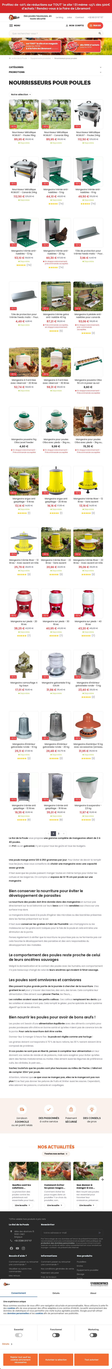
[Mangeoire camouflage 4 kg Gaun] (24, 665)
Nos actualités (56, 1146)
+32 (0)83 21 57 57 (23, 1240)
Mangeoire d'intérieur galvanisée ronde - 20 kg (56, 746)
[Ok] (100, 1233)
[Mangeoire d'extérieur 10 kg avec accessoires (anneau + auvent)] (88, 726)
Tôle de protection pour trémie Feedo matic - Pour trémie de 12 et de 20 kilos (24, 316)
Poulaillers (81, 1261)
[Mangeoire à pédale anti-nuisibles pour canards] (88, 296)
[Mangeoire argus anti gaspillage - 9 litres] (24, 481)
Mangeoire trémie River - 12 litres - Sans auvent (88, 500)
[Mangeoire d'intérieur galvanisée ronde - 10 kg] (24, 726)
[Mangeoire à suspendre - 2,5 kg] (88, 787)
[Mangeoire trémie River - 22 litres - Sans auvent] (56, 542)
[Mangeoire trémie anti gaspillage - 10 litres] (24, 787)
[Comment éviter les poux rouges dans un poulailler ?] (56, 1171)
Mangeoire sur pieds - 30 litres (56, 623)
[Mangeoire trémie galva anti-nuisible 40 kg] (56, 296)
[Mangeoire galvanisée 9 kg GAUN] (56, 665)
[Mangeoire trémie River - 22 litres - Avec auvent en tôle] (88, 542)
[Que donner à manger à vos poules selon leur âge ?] (88, 1171)
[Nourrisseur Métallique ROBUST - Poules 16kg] (24, 114)
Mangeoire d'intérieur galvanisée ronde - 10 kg (24, 746)
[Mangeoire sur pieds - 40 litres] (88, 603)
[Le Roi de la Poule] (14, 17)
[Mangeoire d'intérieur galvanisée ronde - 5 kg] (88, 665)
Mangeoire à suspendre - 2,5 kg (88, 807)
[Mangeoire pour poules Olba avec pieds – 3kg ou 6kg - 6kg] (88, 421)
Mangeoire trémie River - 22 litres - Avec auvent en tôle (88, 561)
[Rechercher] (100, 33)
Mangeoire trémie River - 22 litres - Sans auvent (56, 561)
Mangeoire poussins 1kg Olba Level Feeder (23, 441)
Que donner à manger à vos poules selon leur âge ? (86, 1186)
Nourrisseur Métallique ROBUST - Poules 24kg (88, 134)
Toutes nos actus (54, 1153)
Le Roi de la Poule (19, 58)
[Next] (102, 1179)
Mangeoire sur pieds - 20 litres (24, 623)
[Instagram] (23, 1248)
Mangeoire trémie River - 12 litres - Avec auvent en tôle (24, 561)
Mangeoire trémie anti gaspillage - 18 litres (56, 807)
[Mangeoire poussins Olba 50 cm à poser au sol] (88, 362)
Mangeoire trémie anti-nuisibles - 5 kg (56, 191)
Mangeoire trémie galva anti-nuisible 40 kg (56, 316)
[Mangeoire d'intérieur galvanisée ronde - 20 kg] (56, 726)
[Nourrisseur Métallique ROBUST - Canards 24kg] (24, 171)
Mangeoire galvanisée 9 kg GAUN (56, 684)
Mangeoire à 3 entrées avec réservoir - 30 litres (56, 381)
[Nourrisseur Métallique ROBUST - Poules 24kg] (88, 114)
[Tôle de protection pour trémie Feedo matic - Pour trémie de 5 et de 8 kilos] (88, 233)
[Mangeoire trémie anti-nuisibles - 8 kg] (88, 171)
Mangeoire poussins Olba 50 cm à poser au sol (88, 381)
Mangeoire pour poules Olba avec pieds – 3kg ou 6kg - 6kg (88, 441)
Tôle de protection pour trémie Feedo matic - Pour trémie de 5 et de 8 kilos (88, 252)
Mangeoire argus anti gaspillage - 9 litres (24, 500)
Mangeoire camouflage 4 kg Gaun (23, 684)
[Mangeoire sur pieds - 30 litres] (56, 603)
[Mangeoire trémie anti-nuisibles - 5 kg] (56, 171)
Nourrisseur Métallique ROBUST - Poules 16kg (24, 134)
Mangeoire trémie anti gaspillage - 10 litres (24, 807)
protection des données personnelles (58, 1243)
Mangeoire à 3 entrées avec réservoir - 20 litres (24, 381)
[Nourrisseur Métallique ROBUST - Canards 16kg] (56, 114)
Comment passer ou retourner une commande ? (23, 1263)
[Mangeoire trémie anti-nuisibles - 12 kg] (24, 233)
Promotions (17, 72)
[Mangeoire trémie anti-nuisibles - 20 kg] (56, 233)
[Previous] (9, 1179)
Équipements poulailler (41, 58)
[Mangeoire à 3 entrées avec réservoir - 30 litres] (56, 362)
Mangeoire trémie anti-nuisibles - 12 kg (23, 252)
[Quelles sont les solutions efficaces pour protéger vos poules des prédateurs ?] (24, 1171)
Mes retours (14, 1275)
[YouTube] (17, 1248)
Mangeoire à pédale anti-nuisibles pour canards (88, 316)
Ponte (79, 1278)
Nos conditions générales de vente (57, 1268)
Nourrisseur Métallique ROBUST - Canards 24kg (24, 191)
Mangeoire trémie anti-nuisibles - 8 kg (88, 191)
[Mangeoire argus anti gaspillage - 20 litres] (56, 481)
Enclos (80, 1266)
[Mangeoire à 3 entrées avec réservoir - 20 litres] (24, 362)
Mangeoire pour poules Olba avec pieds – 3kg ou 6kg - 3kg (56, 441)
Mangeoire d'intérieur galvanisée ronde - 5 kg (88, 684)
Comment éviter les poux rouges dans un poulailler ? (55, 1186)
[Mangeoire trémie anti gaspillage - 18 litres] (56, 787)
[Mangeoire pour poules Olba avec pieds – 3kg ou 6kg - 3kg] (56, 421)
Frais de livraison (48, 1277)
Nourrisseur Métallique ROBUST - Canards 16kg (56, 134)
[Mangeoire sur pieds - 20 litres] (24, 603)
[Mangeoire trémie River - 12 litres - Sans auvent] (88, 481)
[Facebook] (11, 1248)
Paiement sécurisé (50, 1272)
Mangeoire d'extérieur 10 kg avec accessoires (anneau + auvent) (88, 746)
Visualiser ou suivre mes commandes (20, 1270)
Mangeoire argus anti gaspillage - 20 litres (56, 500)
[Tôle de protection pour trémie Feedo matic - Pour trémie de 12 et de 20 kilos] (24, 296)
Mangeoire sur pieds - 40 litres (88, 623)
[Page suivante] (63, 833)
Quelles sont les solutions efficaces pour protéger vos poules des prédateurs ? (21, 1186)
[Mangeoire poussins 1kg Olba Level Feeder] (24, 421)
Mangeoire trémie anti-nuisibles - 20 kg (56, 252)
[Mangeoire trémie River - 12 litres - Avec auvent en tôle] (24, 542)
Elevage (80, 1274)
